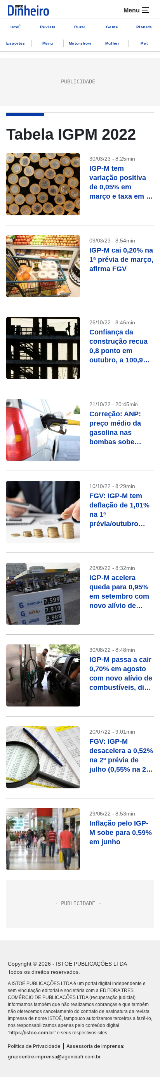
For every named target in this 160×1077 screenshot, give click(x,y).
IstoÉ (15, 27)
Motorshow (80, 43)
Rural (79, 27)
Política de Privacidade (34, 1046)
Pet (144, 43)
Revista (48, 27)
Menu (47, 43)
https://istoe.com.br (31, 1032)
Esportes (15, 43)
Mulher (112, 43)
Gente (112, 27)
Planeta (144, 27)
